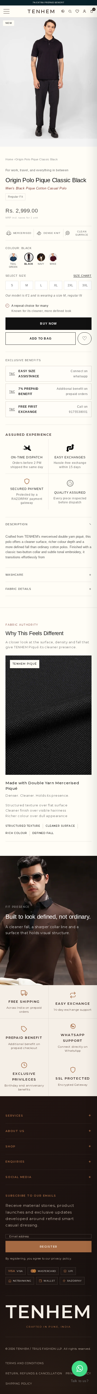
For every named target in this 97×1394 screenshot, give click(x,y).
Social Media (18, 1177)
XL (56, 285)
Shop (10, 1146)
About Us (14, 1131)
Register (48, 1246)
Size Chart (82, 275)
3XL (85, 285)
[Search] (70, 11)
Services (14, 1115)
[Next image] (90, 82)
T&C (12, 373)
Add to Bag (40, 338)
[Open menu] (6, 11)
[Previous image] (7, 82)
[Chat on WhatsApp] (63, 11)
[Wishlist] (77, 11)
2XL (70, 285)
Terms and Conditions (24, 1363)
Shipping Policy (18, 1383)
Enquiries (15, 1161)
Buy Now (48, 323)
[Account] (84, 11)
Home (9, 159)
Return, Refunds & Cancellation (33, 1373)
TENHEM (41, 11)
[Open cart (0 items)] (92, 11)
